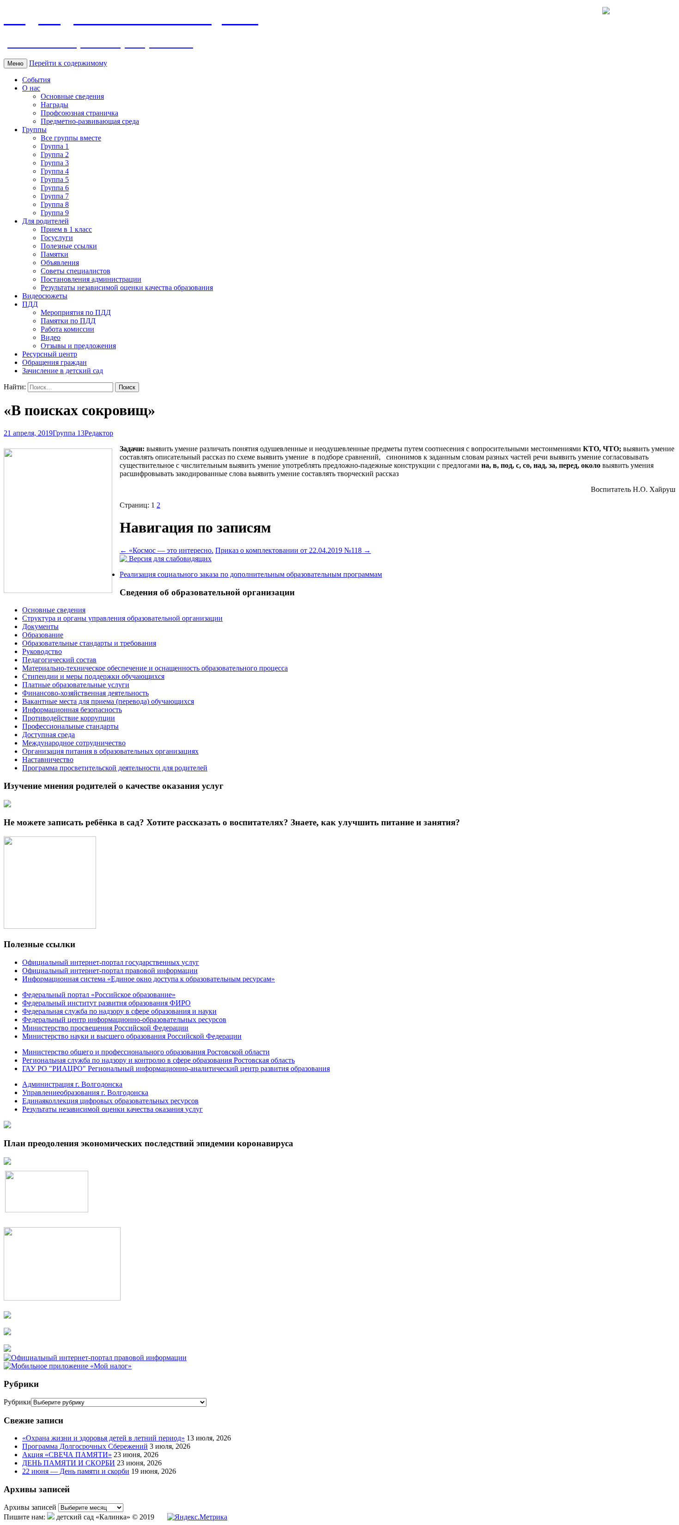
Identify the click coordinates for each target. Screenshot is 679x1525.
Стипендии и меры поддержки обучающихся (93, 676)
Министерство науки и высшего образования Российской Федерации (132, 1036)
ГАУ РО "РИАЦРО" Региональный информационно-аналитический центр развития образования (176, 1068)
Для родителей (45, 221)
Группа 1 (55, 146)
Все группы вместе (71, 138)
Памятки (54, 254)
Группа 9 (55, 213)
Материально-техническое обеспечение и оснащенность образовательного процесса (155, 668)
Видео (51, 337)
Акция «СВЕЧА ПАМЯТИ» (67, 1454)
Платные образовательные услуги (75, 685)
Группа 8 (55, 204)
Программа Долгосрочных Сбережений (85, 1446)
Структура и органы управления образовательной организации (122, 618)
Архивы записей (30, 1507)
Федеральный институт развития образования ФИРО (106, 1003)
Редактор (99, 433)
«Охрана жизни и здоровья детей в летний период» (103, 1438)
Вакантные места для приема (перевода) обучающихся (108, 701)
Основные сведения (72, 96)
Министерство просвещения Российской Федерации (105, 1028)
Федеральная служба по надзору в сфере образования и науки (119, 1011)
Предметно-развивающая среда (90, 121)
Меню (15, 63)
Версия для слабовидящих (169, 559)
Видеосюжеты (44, 296)
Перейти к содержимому (68, 63)
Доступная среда (48, 734)
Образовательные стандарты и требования (89, 643)
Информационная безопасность (72, 710)
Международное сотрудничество (74, 743)
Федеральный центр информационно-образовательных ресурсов (124, 1019)
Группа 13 (69, 433)
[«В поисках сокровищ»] (58, 590)
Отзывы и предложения (78, 346)
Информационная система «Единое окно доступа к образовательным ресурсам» (148, 979)
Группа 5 (55, 179)
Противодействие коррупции (68, 718)
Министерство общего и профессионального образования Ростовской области (146, 1052)
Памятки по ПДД (68, 321)
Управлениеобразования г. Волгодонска (85, 1092)
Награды (54, 105)
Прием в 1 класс (66, 229)
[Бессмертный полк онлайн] (7, 1126)
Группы (34, 129)
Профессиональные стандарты (70, 726)
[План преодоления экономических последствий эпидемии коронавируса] (7, 1162)
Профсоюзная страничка (79, 113)
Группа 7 (55, 196)
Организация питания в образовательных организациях (110, 751)
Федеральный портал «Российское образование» (99, 995)
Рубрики (17, 1402)
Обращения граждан (54, 362)
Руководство (42, 651)
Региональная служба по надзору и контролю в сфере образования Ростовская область (158, 1060)
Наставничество (47, 759)
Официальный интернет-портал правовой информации (110, 970)
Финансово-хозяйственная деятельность (85, 693)
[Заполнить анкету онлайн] (7, 805)
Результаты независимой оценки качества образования (127, 287)
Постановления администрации (91, 279)
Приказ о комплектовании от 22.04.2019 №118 (293, 550)
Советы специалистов (75, 271)
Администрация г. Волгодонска (72, 1084)
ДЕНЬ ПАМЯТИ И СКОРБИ (68, 1463)
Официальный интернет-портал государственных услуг (110, 962)
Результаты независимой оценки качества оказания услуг (112, 1109)
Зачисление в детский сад (62, 371)
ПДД (30, 304)
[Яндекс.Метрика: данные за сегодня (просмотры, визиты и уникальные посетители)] (197, 1517)
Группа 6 (55, 188)
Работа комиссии (67, 329)
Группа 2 (55, 154)
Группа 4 (55, 171)
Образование (42, 635)
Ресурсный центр (49, 354)
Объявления (60, 262)
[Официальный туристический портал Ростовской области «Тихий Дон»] (7, 1349)
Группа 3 (55, 163)
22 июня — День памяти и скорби (75, 1471)
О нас (31, 88)
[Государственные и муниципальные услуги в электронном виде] (7, 1316)
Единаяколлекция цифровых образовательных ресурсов (110, 1101)
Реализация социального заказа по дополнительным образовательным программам (251, 574)
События (36, 80)
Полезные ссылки (69, 246)
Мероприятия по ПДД (76, 312)
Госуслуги (57, 238)
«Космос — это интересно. (166, 550)
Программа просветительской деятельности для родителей (114, 768)
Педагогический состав (59, 660)
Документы (40, 626)
